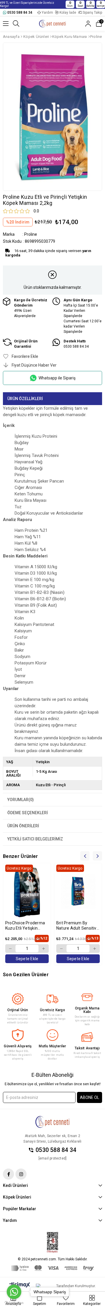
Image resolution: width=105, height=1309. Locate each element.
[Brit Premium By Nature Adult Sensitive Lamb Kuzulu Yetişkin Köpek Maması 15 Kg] (78, 891)
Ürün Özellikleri (25, 398)
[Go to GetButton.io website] (14, 1303)
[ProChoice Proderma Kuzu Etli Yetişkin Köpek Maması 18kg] (27, 891)
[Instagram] (21, 1174)
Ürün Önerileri (23, 826)
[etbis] (52, 1242)
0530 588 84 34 (56, 1150)
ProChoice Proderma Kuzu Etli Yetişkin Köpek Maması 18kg (25, 926)
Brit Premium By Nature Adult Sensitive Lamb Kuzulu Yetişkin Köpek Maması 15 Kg (77, 926)
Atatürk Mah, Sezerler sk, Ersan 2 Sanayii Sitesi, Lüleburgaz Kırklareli (52, 1138)
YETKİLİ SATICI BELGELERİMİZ (35, 839)
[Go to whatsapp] (14, 1292)
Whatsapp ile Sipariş (57, 378)
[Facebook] (8, 1174)
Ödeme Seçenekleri (27, 812)
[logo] (52, 1122)
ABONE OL (89, 1097)
